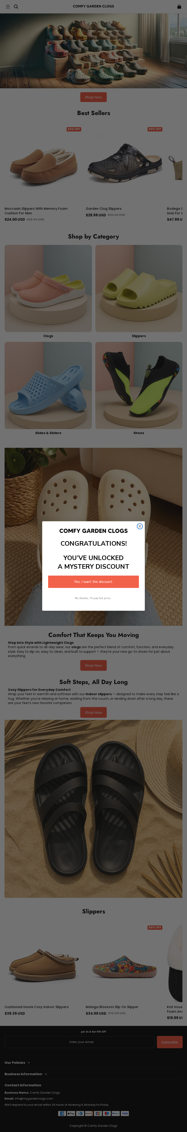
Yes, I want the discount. (93, 581)
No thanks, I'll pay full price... (93, 598)
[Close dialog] (140, 526)
